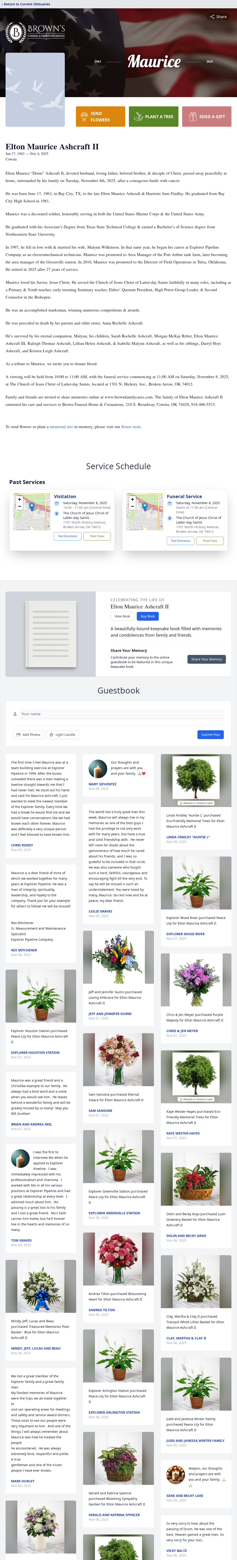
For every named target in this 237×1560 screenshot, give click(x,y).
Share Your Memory (206, 659)
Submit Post (210, 734)
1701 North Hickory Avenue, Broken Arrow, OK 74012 (84, 524)
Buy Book (148, 616)
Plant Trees (97, 536)
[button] (32, 507)
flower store (131, 426)
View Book (122, 616)
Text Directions (67, 536)
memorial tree (61, 426)
